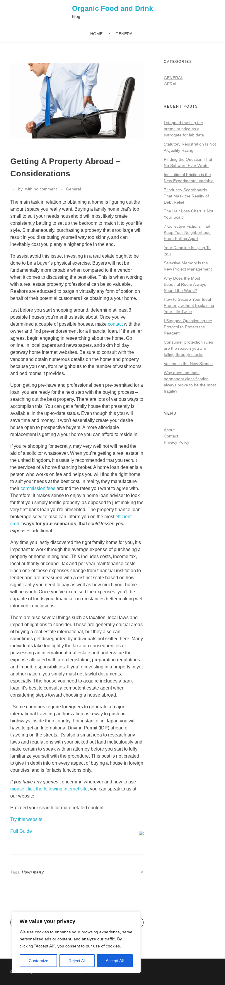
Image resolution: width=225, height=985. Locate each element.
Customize (38, 960)
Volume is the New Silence (188, 363)
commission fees (38, 488)
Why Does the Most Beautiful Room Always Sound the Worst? (185, 284)
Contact (171, 436)
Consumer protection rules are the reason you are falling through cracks (188, 348)
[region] (76, 942)
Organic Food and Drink (112, 8)
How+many (33, 872)
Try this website (26, 819)
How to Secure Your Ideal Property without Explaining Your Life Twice (189, 305)
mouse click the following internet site (49, 788)
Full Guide (21, 831)
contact (115, 324)
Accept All (115, 960)
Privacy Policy (176, 442)
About (169, 430)
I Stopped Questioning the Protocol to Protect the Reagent (188, 326)
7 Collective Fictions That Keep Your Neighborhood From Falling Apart (187, 232)
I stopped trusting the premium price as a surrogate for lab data (184, 128)
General (73, 189)
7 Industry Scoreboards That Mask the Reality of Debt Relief (186, 196)
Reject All (77, 960)
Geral (171, 84)
